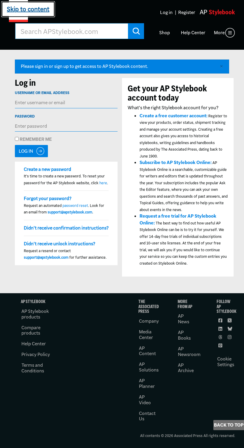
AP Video (145, 400)
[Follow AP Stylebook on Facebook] (221, 320)
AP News (183, 319)
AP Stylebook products (35, 314)
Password (25, 116)
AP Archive (186, 368)
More (219, 32)
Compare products (30, 330)
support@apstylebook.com (70, 212)
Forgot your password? (47, 198)
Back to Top (229, 425)
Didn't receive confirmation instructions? (66, 228)
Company (149, 321)
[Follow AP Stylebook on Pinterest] (221, 345)
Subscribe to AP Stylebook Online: (176, 162)
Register (186, 12)
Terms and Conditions (32, 368)
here (103, 182)
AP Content (147, 351)
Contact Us (147, 416)
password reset (75, 205)
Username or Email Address (42, 92)
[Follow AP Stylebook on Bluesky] (230, 328)
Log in (166, 12)
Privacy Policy (35, 354)
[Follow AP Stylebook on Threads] (221, 337)
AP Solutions (149, 367)
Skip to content (28, 9)
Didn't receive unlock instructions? (59, 244)
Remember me (35, 139)
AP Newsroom (189, 352)
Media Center (146, 335)
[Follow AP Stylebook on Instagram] (230, 337)
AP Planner (147, 383)
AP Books (184, 335)
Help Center (193, 32)
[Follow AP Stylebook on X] (230, 320)
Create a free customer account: (173, 116)
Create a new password (47, 169)
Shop (164, 32)
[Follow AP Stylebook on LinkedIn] (221, 328)
